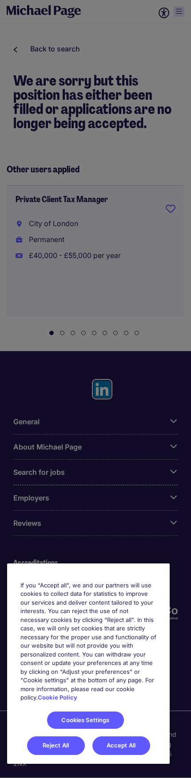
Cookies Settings (85, 719)
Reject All (56, 745)
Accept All (121, 745)
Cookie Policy (57, 697)
